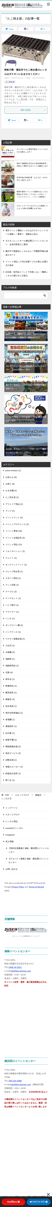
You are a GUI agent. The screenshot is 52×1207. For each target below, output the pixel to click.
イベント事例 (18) (13, 531)
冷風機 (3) (10, 652)
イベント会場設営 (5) (15, 538)
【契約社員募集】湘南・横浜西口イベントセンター (28, 850)
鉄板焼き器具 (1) (13, 773)
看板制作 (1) (11, 726)
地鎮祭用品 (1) (12, 665)
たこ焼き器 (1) (12, 497)
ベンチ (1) (10, 618)
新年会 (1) (10, 679)
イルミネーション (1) (15, 551)
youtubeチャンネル (14, 828)
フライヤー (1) (12, 612)
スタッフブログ (12, 814)
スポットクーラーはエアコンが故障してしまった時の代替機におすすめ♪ (32, 207)
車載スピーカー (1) (14, 767)
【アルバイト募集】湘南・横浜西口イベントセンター (28, 860)
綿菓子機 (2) (11, 740)
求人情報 (9, 841)
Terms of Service (36, 887)
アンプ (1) (10, 511)
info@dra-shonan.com (21, 971)
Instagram (10, 835)
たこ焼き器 (10, 82)
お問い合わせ (11, 869)
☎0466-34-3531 (37, 1201)
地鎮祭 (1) (10, 659)
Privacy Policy (18, 887)
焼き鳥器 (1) (11, 706)
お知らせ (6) (11, 477)
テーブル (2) (11, 591)
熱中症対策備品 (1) (14, 713)
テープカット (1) (13, 598)
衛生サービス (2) (13, 753)
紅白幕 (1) (10, 733)
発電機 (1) (10, 719)
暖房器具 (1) (11, 692)
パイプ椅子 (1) (12, 605)
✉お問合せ (12, 1201)
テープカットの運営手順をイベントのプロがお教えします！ (32, 150)
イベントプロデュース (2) (17, 524)
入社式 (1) (10, 645)
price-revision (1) (13, 470)
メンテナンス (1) (13, 632)
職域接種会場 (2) (13, 746)
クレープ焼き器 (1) (14, 571)
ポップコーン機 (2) (14, 625)
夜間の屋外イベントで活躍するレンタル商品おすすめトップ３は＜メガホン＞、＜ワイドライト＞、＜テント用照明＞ (32, 194)
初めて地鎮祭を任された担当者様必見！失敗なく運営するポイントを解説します (32, 164)
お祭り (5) (10, 484)
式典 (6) (9, 672)
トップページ (11, 808)
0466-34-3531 (15, 967)
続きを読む (26, 110)
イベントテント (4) (14, 517)
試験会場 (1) (11, 760)
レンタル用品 (11, 821)
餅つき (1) (10, 780)
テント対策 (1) (12, 585)
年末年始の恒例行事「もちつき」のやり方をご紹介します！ (32, 178)
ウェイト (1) (11, 558)
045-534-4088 (15, 1081)
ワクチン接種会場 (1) (15, 639)
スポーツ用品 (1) (13, 578)
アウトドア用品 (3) (14, 504)
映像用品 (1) (11, 686)
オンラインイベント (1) (16, 564)
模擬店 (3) (10, 699)
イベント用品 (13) (13, 544)
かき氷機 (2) (11, 490)
